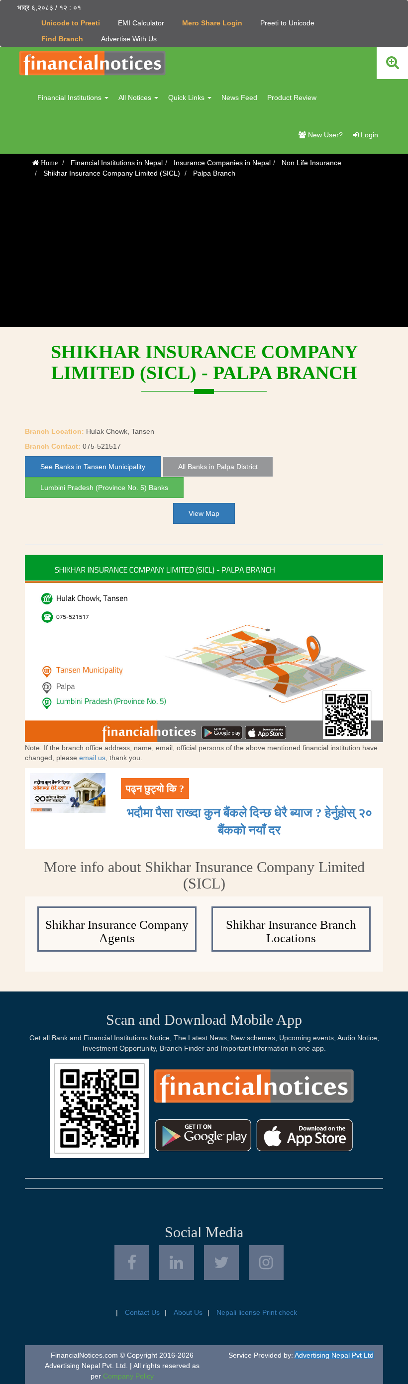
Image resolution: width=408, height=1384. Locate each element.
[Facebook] (131, 1262)
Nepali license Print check (256, 1312)
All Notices (135, 97)
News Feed (239, 97)
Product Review (291, 97)
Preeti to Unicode (287, 23)
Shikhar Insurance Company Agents (117, 931)
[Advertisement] (204, 257)
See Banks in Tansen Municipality (92, 467)
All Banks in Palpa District (218, 467)
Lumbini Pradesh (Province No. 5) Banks (104, 488)
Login (368, 135)
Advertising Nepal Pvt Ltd (334, 1355)
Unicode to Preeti (70, 23)
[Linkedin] (176, 1262)
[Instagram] (266, 1262)
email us (92, 758)
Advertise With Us (129, 39)
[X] (221, 1262)
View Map (204, 513)
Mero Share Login (212, 23)
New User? (324, 135)
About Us (188, 1312)
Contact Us (142, 1312)
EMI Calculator (141, 23)
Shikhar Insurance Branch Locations (291, 931)
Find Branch (62, 39)
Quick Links (187, 97)
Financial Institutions (70, 97)
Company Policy (128, 1376)
